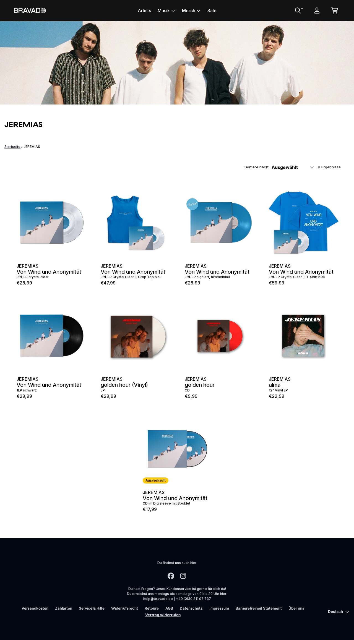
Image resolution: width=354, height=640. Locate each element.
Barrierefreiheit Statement (259, 608)
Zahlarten (63, 608)
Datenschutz (191, 608)
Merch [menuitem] (188, 10)
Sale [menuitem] (212, 10)
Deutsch (335, 611)
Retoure (152, 608)
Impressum (219, 608)
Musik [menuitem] (164, 10)
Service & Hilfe (92, 608)
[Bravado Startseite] (29, 10)
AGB (169, 608)
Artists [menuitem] (144, 10)
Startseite (12, 147)
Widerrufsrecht (124, 608)
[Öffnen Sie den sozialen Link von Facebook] (171, 576)
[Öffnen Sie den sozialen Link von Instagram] (183, 576)
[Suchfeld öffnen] (297, 10)
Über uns (296, 608)
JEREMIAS (27, 266)
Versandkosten (35, 608)
